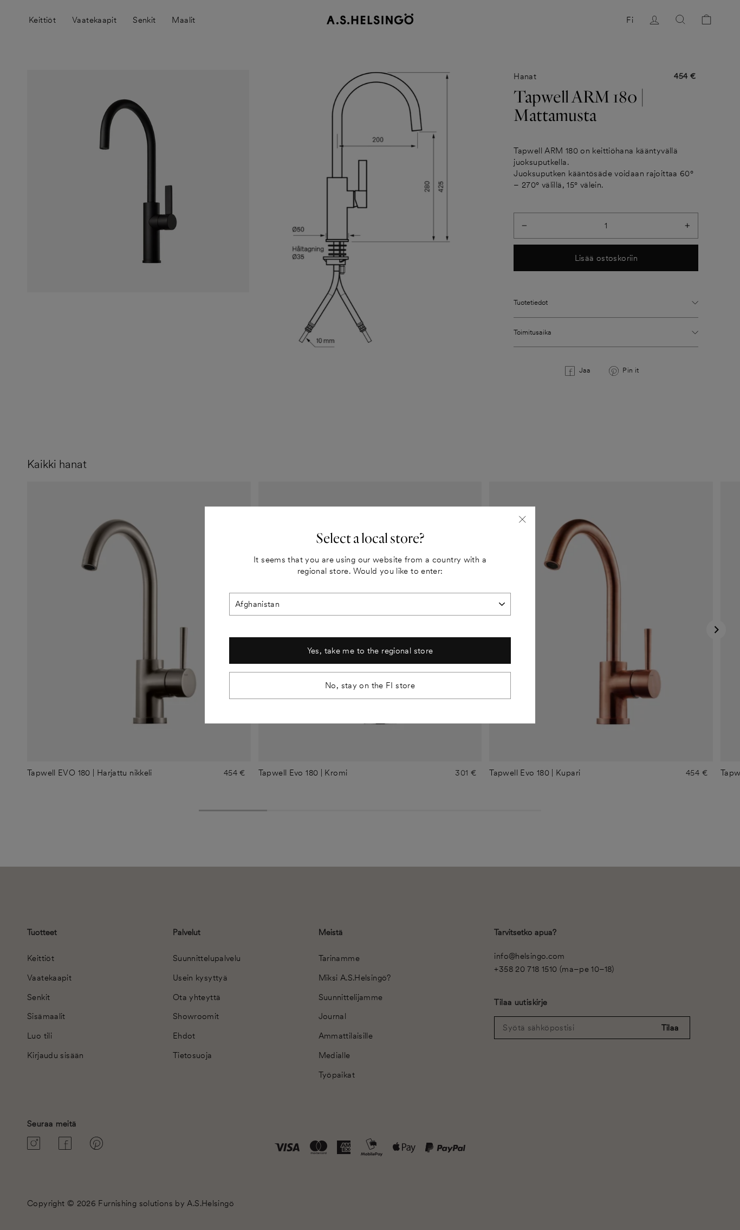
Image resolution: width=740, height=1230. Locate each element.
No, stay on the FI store (370, 685)
